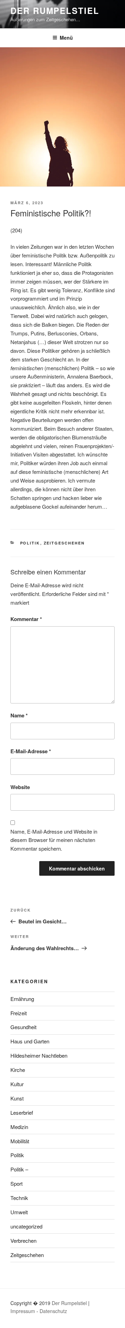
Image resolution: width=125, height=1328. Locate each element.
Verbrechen (23, 1240)
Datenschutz (53, 1310)
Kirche (17, 1069)
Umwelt (19, 1212)
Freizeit (18, 1013)
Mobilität (19, 1141)
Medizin (19, 1126)
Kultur (17, 1084)
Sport (16, 1183)
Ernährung (22, 998)
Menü (66, 37)
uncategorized (26, 1226)
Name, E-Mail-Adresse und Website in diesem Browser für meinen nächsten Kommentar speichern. (53, 840)
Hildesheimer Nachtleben (38, 1055)
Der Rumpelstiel (54, 10)
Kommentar (26, 619)
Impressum (22, 1310)
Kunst (17, 1098)
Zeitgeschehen (64, 543)
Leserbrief (21, 1112)
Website (20, 787)
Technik (19, 1197)
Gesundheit (23, 1027)
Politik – (19, 1169)
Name (19, 715)
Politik (30, 543)
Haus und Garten (29, 1041)
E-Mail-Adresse (30, 751)
